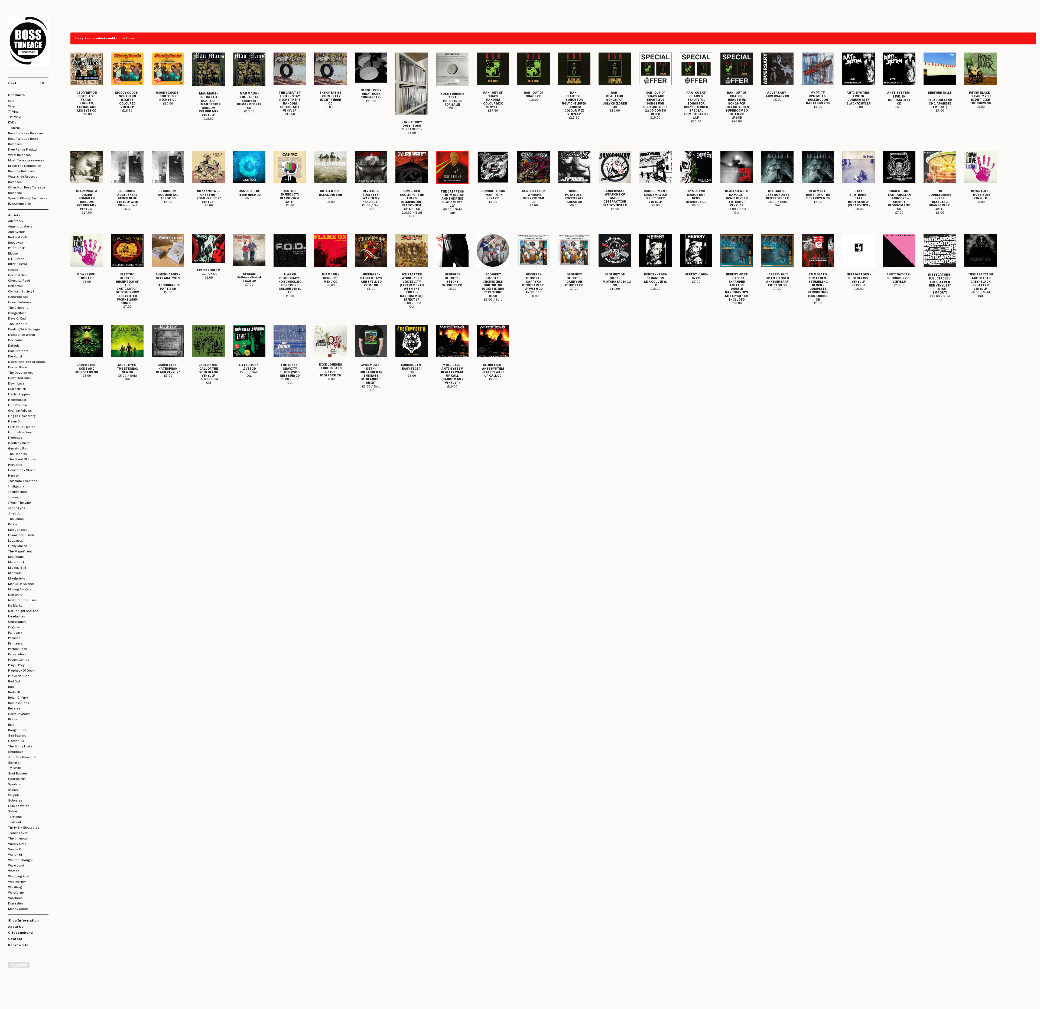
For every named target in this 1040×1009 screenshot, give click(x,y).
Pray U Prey (16, 665)
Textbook (15, 822)
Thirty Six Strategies (23, 827)
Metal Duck (16, 562)
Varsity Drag (17, 844)
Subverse (15, 800)
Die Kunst (15, 356)
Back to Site (18, 945)
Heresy (13, 475)
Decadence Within (21, 335)
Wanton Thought (20, 860)
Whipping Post (18, 876)
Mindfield (15, 573)
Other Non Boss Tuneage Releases (26, 190)
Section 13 (16, 741)
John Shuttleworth (22, 757)
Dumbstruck (17, 389)
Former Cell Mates (21, 427)
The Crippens (18, 308)
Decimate (15, 340)
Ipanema (14, 497)
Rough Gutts (17, 730)
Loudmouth (16, 540)
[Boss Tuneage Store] (28, 41)
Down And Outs (19, 378)
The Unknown (18, 838)
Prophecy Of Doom (21, 670)
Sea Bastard (17, 735)
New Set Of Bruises (22, 600)
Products (16, 95)
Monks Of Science (21, 584)
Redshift (14, 692)
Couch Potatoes (19, 302)
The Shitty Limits (20, 746)
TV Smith (14, 768)
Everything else (19, 204)
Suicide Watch (18, 806)
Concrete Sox (18, 297)
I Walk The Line (19, 502)
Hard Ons (15, 465)
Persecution (17, 654)
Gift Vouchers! (20, 933)
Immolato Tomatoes (22, 481)
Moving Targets (19, 589)
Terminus (15, 817)
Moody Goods (18, 909)
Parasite (14, 638)
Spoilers (14, 784)
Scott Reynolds (19, 714)
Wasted (13, 871)
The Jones (16, 519)
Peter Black (16, 248)
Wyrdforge (16, 892)
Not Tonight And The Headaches (23, 613)
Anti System (16, 232)
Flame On (15, 421)
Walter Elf (15, 855)
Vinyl (11, 106)
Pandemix (15, 632)
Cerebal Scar (18, 275)
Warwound (16, 865)
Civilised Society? (21, 291)
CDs (11, 101)
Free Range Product (22, 149)
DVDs (12, 122)
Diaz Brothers (18, 351)
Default (13, 345)
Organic (14, 627)
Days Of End (17, 318)
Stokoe (13, 790)
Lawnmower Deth (21, 535)
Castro (13, 270)
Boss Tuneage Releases (26, 133)
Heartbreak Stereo (22, 470)
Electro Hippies (19, 394)
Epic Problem (17, 405)
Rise (11, 725)
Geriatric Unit (18, 448)
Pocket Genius (18, 660)
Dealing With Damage (24, 329)
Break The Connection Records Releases (24, 168)
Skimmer (14, 762)
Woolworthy (17, 882)
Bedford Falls (18, 237)
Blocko (13, 253)
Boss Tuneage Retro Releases (23, 141)
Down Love (16, 383)
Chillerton (15, 286)
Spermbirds (16, 779)
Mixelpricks (16, 578)
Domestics (15, 903)
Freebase (15, 438)
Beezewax (15, 243)
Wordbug (15, 887)
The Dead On (17, 324)
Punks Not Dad (19, 676)
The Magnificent (20, 551)
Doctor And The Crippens (27, 362)
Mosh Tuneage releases (26, 160)
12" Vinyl (14, 117)
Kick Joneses (17, 530)
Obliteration (17, 622)
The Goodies (17, 454)
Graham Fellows (20, 410)
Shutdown (15, 752)
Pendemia (15, 643)
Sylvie (12, 811)
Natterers (15, 595)
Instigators (16, 486)
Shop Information (23, 920)
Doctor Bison (17, 367)
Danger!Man (17, 313)
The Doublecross (20, 373)
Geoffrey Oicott (19, 443)
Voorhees (15, 898)
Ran (11, 687)
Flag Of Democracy (22, 416)
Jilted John (16, 513)
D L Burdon (16, 259)
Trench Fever (18, 833)
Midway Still (17, 567)
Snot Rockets (18, 773)
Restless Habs (18, 703)
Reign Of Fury (18, 697)
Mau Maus (16, 557)
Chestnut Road (19, 280)
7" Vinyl (13, 111)
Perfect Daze (17, 649)
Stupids (14, 795)
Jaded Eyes (16, 508)
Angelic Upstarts (20, 226)
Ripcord (14, 719)
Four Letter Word (20, 432)
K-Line (13, 524)
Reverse (14, 708)
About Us (15, 927)
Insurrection (17, 492)
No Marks (15, 605)
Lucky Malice (17, 546)
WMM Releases (19, 155)
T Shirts (14, 128)
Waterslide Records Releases (22, 179)
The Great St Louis (22, 459)
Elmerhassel (17, 400)
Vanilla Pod (16, 849)
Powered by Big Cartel (19, 965)
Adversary (15, 221)
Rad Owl (14, 681)
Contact (15, 939)
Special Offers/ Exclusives (27, 198)
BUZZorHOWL (18, 264)
